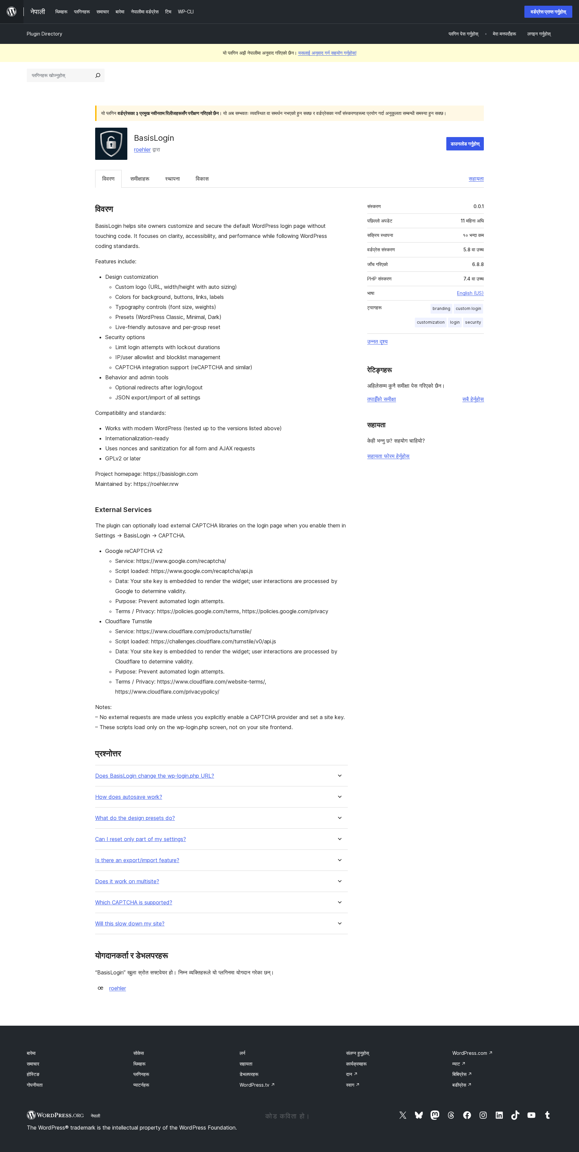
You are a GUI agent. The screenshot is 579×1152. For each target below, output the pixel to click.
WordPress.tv (257, 1085)
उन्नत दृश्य (377, 341)
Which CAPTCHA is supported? (133, 902)
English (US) (470, 293)
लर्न (242, 1053)
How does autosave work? (128, 797)
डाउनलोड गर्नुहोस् (465, 143)
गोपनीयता (35, 1085)
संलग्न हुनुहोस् (357, 1053)
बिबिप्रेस (462, 1074)
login (455, 322)
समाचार (33, 1064)
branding (441, 308)
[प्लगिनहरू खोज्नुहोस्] (98, 75)
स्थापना (172, 178)
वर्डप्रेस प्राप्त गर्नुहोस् (548, 11)
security (473, 322)
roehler (142, 149)
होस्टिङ (33, 1074)
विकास (202, 178)
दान (352, 1074)
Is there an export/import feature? (137, 860)
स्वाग (353, 1085)
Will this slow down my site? (130, 923)
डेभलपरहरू (249, 1074)
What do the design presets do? (135, 818)
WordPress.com (472, 1053)
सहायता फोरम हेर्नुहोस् (388, 456)
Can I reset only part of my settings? (140, 839)
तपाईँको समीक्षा (381, 399)
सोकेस (138, 1053)
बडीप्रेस (462, 1085)
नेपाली (95, 1115)
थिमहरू (139, 1064)
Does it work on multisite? (127, 881)
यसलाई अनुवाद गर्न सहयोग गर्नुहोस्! (327, 53)
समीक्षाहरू (139, 178)
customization (431, 322)
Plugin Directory (44, 34)
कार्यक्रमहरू (356, 1064)
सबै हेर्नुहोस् (473, 399)
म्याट (459, 1064)
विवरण (108, 178)
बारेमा (31, 1053)
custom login (468, 308)
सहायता (476, 178)
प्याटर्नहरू (141, 1085)
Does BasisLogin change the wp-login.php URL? (154, 776)
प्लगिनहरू (141, 1074)
